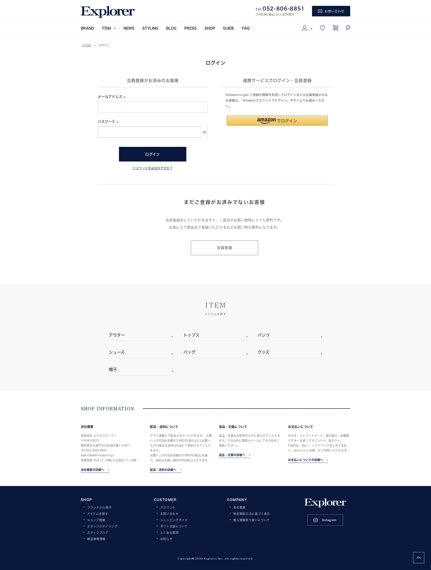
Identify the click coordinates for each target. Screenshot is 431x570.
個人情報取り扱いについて (251, 520)
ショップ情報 (96, 520)
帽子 (113, 369)
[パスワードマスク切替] (204, 132)
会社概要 (239, 507)
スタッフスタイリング (102, 526)
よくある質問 (169, 532)
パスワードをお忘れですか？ (152, 168)
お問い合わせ (169, 513)
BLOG (171, 28)
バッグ (189, 352)
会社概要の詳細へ (92, 470)
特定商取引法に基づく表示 (251, 513)
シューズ (117, 352)
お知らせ (166, 539)
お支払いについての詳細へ (305, 460)
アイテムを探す (97, 513)
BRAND (87, 28)
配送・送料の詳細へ (163, 470)
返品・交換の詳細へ (232, 455)
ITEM (106, 28)
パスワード (109, 121)
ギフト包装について (174, 526)
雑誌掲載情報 (96, 539)
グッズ (263, 352)
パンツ (264, 335)
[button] (277, 120)
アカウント (168, 507)
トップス (191, 335)
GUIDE (228, 28)
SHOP (210, 28)
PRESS (190, 28)
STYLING (150, 28)
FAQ (246, 28)
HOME (86, 45)
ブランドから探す (99, 507)
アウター (117, 335)
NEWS (128, 28)
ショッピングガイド (174, 520)
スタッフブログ (97, 532)
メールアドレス (112, 96)
